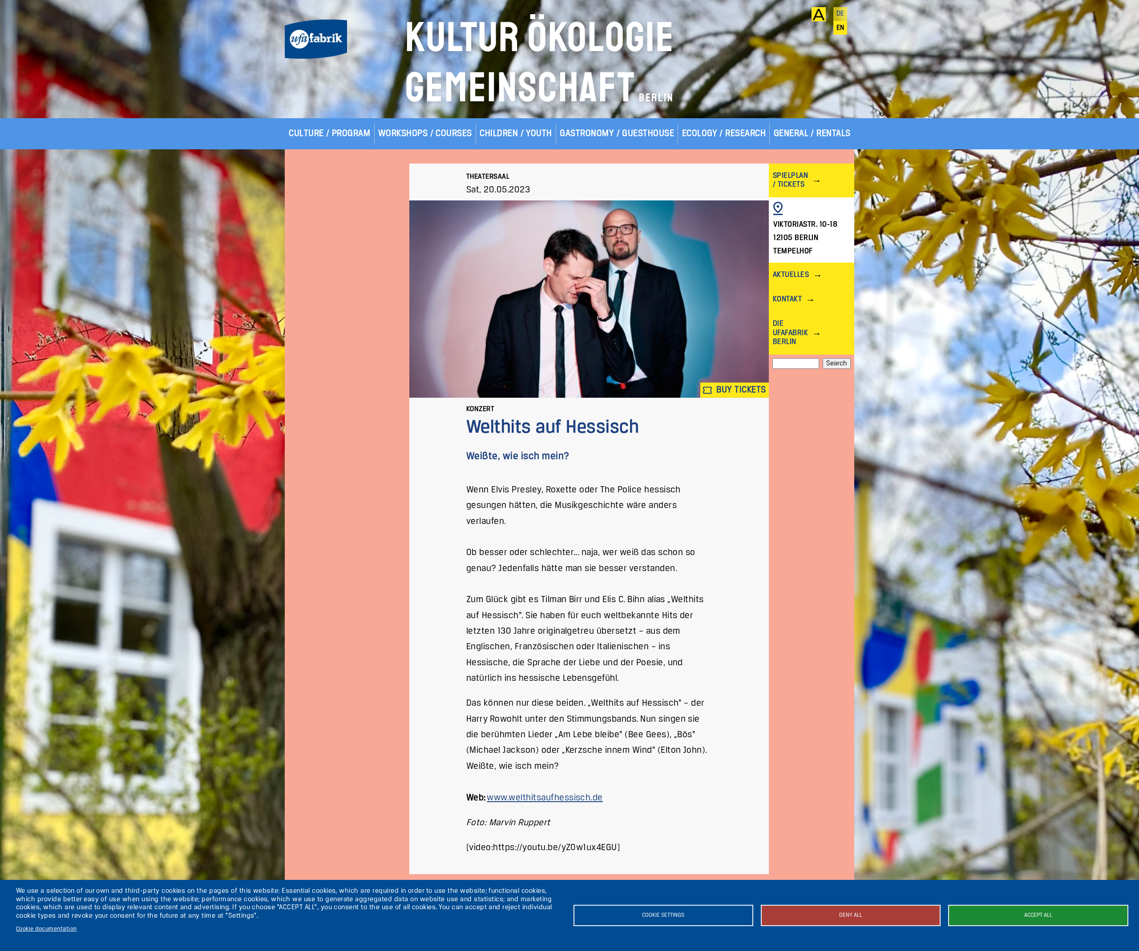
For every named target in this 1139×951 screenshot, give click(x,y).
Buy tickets (740, 390)
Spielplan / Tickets (790, 180)
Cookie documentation (46, 929)
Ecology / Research (724, 133)
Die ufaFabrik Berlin (790, 332)
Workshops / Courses (425, 133)
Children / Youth (516, 133)
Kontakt (787, 299)
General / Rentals (812, 133)
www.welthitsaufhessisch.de (544, 798)
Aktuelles (791, 275)
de (840, 13)
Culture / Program (329, 133)
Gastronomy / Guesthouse (617, 133)
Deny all (850, 915)
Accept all (1038, 915)
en (840, 28)
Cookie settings (663, 915)
